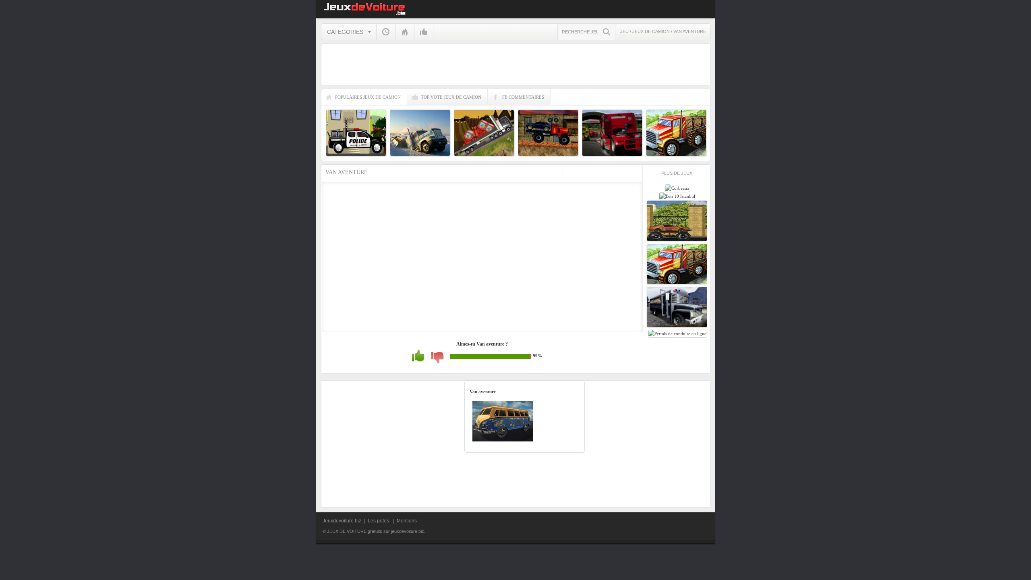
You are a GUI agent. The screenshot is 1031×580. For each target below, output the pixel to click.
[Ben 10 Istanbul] (677, 196)
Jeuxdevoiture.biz (342, 521)
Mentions (407, 521)
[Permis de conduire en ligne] (677, 333)
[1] (437, 362)
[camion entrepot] (677, 283)
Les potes (379, 521)
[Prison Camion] (677, 326)
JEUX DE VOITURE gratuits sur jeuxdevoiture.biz (363, 9)
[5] (418, 360)
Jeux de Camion (651, 31)
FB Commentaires (523, 97)
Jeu (624, 31)
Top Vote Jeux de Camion (451, 97)
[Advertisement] (749, 292)
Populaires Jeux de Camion (368, 97)
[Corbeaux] (677, 188)
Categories (345, 32)
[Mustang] (677, 240)
